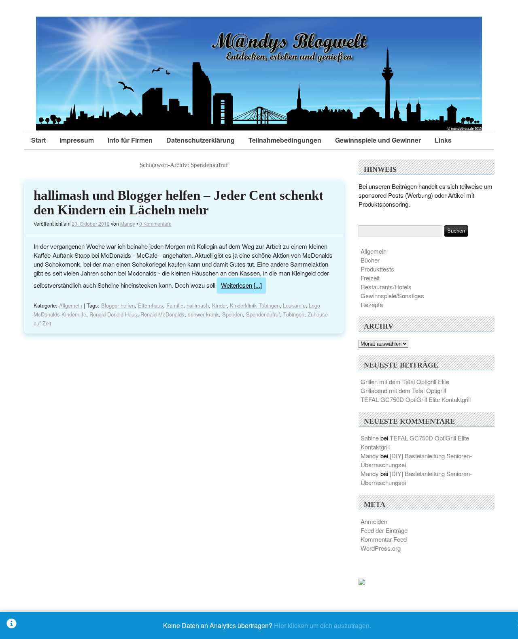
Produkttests (377, 269)
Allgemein (70, 305)
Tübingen (293, 314)
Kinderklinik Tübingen (255, 305)
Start (38, 140)
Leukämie (294, 305)
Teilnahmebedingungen (284, 140)
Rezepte (372, 304)
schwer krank (203, 314)
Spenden (232, 314)
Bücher (370, 260)
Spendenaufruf (263, 314)
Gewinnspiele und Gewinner (378, 140)
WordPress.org (381, 548)
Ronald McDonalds (162, 314)
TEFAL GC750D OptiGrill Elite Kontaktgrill (416, 399)
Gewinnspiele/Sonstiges (392, 295)
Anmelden (374, 521)
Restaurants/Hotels (386, 286)
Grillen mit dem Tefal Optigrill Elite (405, 381)
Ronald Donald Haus (113, 314)
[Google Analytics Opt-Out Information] (11, 625)
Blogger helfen (118, 305)
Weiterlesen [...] (241, 285)
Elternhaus (150, 305)
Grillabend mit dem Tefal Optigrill (403, 390)
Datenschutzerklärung (200, 140)
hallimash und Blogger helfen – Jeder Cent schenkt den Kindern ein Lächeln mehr (178, 202)
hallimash (198, 305)
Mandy (127, 223)
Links (443, 140)
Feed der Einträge (384, 530)
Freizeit (370, 278)
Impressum (76, 140)
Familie (174, 305)
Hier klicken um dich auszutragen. (322, 625)
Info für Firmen (130, 140)
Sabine (370, 438)
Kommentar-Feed (384, 539)
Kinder (219, 305)
